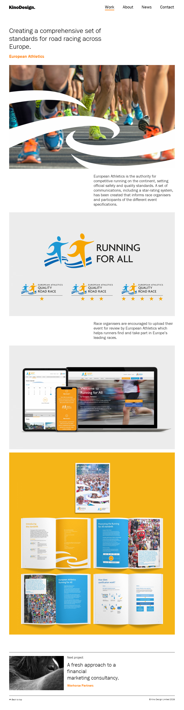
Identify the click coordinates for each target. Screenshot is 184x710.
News (147, 7)
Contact (167, 7)
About (128, 7)
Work (109, 7)
